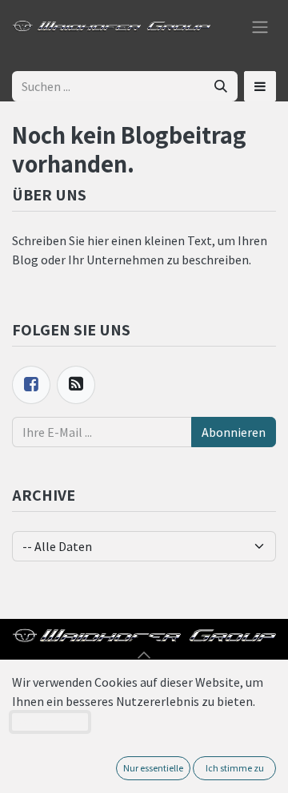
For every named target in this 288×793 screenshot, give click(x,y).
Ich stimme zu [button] (235, 768)
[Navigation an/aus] (260, 25)
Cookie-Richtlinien (50, 722)
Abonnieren (234, 432)
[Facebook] (31, 385)
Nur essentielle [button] (153, 768)
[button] (260, 86)
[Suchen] (221, 86)
